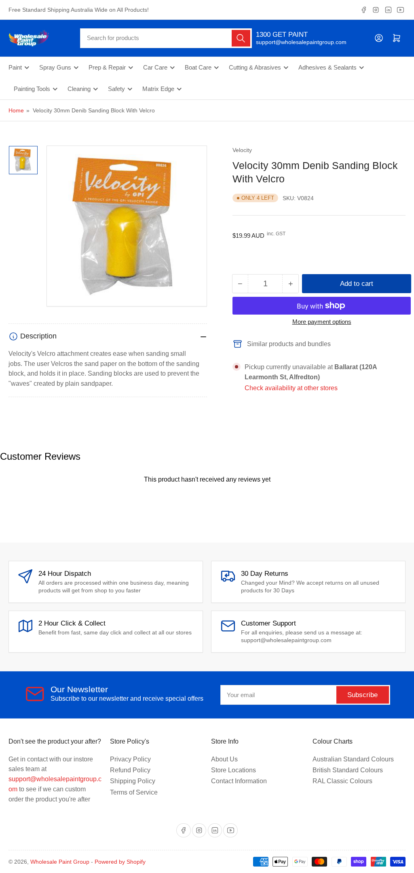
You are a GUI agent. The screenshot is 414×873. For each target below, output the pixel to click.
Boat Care (198, 67)
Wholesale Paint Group (59, 861)
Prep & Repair (107, 67)
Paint (15, 67)
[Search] (241, 38)
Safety (116, 89)
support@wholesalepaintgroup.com (294, 42)
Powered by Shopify (120, 861)
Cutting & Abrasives (255, 67)
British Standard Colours (348, 770)
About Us (224, 759)
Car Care (155, 67)
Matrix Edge (158, 89)
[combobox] (166, 38)
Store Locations (233, 770)
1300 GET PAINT (282, 34)
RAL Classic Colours (342, 781)
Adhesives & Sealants (327, 67)
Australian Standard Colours (353, 759)
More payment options (321, 321)
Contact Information (239, 781)
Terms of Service (134, 792)
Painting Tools (32, 89)
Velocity (242, 150)
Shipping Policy (132, 781)
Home (16, 110)
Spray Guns (55, 67)
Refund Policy (130, 770)
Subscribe (362, 695)
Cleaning (79, 89)
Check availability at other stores (291, 388)
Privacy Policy (130, 759)
